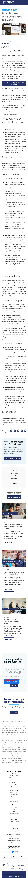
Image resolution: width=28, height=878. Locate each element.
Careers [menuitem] (14, 809)
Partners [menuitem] (14, 819)
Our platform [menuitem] (14, 824)
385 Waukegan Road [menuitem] (14, 838)
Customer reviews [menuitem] (14, 813)
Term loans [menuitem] (14, 784)
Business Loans (6, 43)
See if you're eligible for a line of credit (14, 83)
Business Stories (14, 475)
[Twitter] (9, 10)
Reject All (14, 873)
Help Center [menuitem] (14, 843)
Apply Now (14, 712)
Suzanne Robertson (17, 47)
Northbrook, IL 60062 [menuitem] (14, 840)
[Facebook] (14, 10)
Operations (14, 483)
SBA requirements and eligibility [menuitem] (14, 780)
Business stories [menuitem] (14, 801)
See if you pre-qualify (12, 458)
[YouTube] (25, 431)
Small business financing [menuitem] (14, 771)
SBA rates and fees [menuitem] (14, 782)
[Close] (26, 861)
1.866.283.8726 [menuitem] (14, 836)
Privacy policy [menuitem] (14, 816)
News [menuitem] (14, 811)
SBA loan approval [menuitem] (14, 778)
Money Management (14, 481)
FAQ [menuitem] (14, 799)
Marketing (14, 478)
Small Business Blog (7, 42)
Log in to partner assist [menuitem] (14, 828)
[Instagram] (22, 431)
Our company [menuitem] (14, 807)
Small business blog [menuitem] (14, 797)
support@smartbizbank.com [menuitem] (14, 834)
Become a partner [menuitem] (14, 821)
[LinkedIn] (11, 10)
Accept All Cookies (14, 876)
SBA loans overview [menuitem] (14, 775)
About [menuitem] (14, 805)
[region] (14, 868)
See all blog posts (14, 497)
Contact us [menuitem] (14, 832)
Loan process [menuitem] (14, 792)
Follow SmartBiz (4, 432)
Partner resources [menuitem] (14, 826)
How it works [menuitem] (14, 790)
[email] (16, 10)
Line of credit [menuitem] (14, 786)
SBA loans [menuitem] (14, 773)
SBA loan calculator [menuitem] (14, 794)
